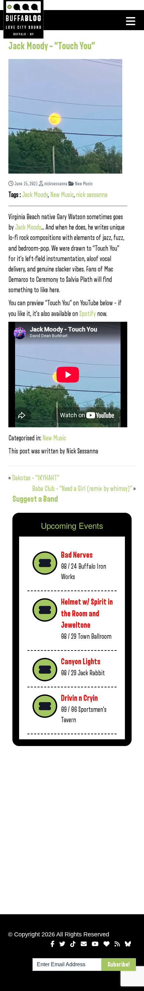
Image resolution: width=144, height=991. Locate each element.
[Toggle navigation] (131, 21)
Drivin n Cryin (79, 698)
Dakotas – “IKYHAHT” (35, 478)
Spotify (87, 313)
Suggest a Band (35, 499)
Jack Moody (35, 194)
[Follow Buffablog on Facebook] (52, 944)
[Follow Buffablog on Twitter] (62, 944)
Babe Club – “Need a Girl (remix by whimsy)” (82, 488)
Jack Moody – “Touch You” (51, 46)
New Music (83, 183)
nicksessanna (55, 183)
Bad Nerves (77, 555)
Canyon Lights (80, 662)
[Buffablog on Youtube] (95, 944)
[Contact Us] (84, 944)
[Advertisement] (72, 829)
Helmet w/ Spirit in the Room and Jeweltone (87, 613)
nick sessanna (91, 194)
